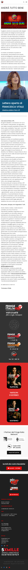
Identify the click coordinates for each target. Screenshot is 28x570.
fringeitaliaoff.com (5, 538)
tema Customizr (21, 563)
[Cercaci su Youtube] (7, 545)
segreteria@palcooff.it (6, 529)
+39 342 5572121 (4, 525)
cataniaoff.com (5, 541)
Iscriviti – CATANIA (15, 468)
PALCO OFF (10, 561)
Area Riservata (14, 494)
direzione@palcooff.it (7, 266)
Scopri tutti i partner (14, 452)
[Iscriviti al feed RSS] (1, 567)
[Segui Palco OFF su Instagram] (4, 545)
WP (9, 563)
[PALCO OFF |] (2, 2)
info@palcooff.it (5, 530)
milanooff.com (4, 540)
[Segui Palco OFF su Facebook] (1, 545)
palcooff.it (3, 543)
